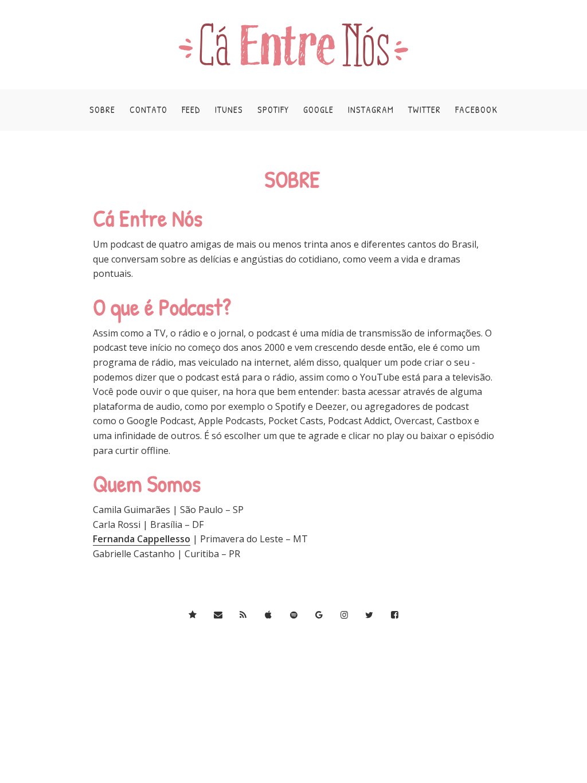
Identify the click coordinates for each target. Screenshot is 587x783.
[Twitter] (369, 615)
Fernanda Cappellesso (141, 539)
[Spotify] (294, 615)
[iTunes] (269, 615)
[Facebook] (395, 615)
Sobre (102, 109)
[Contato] (218, 615)
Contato (148, 109)
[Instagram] (344, 615)
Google (318, 109)
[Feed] (243, 615)
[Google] (319, 615)
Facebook (476, 109)
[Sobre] (193, 615)
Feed (191, 109)
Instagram (371, 109)
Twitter (424, 109)
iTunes (229, 109)
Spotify (273, 109)
